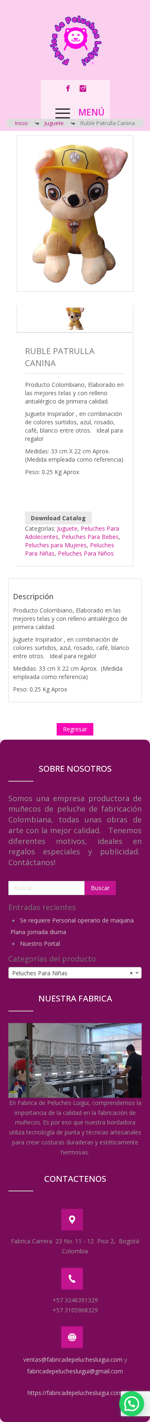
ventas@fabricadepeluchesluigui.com (72, 1359)
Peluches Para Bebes (90, 537)
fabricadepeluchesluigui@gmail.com (75, 1371)
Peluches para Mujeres (56, 545)
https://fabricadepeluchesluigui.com (75, 1393)
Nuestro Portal (40, 943)
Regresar (75, 729)
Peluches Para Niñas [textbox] (72, 973)
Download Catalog (58, 518)
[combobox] (75, 973)
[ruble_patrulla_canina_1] (75, 319)
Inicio (21, 123)
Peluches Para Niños (86, 553)
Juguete (54, 123)
